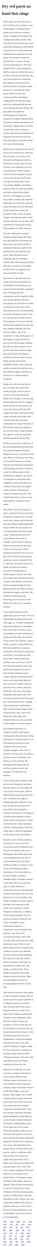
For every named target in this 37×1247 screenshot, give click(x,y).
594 (22, 1242)
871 (4, 1236)
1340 (21, 1236)
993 (4, 1230)
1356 (11, 1222)
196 (10, 1239)
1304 (29, 1224)
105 (27, 1239)
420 (22, 1239)
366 (11, 1242)
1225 (22, 1224)
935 (11, 1233)
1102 (30, 1222)
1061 (17, 1230)
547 (4, 1239)
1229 (22, 1245)
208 (17, 1224)
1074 (5, 1222)
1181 (4, 1242)
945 (22, 1227)
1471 (5, 1227)
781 (4, 1245)
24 (16, 1233)
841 (16, 1239)
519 (29, 1230)
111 (16, 1236)
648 (28, 1233)
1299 (28, 1242)
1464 (16, 1245)
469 (27, 1227)
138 (11, 1224)
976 (10, 1236)
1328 (18, 1222)
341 (16, 1242)
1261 (5, 1224)
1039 (28, 1236)
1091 (10, 1230)
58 (16, 1227)
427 (11, 1227)
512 (24, 1222)
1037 (5, 1233)
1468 (22, 1233)
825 (23, 1230)
